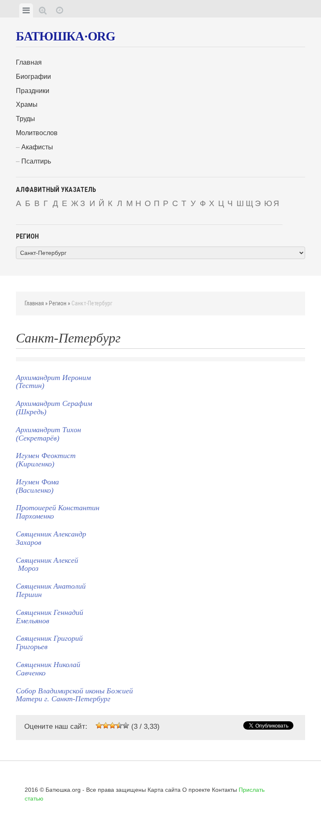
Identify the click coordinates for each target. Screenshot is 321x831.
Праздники (32, 90)
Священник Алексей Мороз (47, 564)
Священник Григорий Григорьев (49, 642)
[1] (99, 725)
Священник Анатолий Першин (51, 590)
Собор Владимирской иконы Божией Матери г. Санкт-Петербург (74, 695)
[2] (105, 725)
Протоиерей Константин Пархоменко (57, 512)
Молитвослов (37, 132)
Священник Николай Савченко (48, 668)
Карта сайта (164, 789)
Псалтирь (36, 161)
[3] (112, 725)
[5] (125, 725)
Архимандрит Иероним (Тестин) (53, 381)
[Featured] (59, 10)
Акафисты (37, 147)
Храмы (27, 104)
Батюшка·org (65, 36)
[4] (119, 725)
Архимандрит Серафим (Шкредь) (54, 407)
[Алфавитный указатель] (43, 10)
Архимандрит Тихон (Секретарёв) (48, 434)
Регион (57, 303)
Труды (25, 118)
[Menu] (26, 10)
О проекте (196, 789)
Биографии (33, 76)
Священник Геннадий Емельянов (49, 616)
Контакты (224, 789)
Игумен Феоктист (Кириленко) (46, 459)
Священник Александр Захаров (51, 538)
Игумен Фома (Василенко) (37, 486)
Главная (29, 62)
